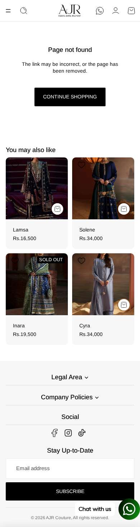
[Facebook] (54, 433)
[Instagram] (68, 433)
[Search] (24, 11)
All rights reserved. (91, 517)
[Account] (115, 11)
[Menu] (8, 11)
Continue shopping (70, 96)
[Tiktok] (82, 433)
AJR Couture (58, 517)
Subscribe (70, 491)
